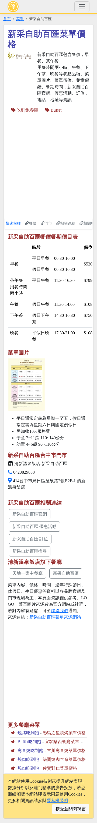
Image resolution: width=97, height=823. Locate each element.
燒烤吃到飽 (28, 732)
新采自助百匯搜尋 (29, 551)
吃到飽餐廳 (27, 110)
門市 (48, 223)
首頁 (7, 19)
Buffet (55, 110)
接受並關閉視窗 (71, 809)
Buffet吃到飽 (29, 741)
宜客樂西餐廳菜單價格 (66, 741)
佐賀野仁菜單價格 (60, 768)
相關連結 (67, 223)
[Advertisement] (48, 166)
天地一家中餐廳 (27, 573)
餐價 (32, 223)
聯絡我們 (59, 610)
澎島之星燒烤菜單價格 (64, 732)
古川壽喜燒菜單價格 (66, 750)
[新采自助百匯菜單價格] (26, 384)
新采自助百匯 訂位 (30, 539)
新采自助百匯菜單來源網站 (55, 617)
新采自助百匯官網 (29, 514)
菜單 (20, 19)
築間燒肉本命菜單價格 (64, 759)
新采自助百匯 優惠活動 (34, 526)
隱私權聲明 (57, 800)
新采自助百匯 (66, 573)
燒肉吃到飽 (28, 759)
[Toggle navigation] (81, 6)
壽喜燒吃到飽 (30, 750)
